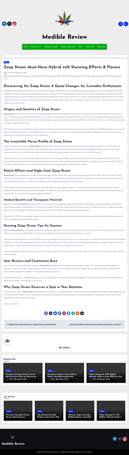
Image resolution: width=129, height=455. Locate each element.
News (80, 47)
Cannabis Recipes (51, 47)
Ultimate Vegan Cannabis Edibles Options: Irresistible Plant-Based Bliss (80, 417)
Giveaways (101, 47)
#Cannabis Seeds (25, 76)
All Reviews (35, 47)
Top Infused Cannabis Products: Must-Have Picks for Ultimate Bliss (48, 417)
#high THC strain (62, 76)
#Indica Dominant (75, 76)
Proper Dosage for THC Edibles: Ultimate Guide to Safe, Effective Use (110, 417)
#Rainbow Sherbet (97, 76)
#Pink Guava (86, 76)
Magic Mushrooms (68, 47)
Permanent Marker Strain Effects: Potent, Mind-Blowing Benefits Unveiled (62, 377)
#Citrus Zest (36, 76)
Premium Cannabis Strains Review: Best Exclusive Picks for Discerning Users (21, 377)
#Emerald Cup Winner (48, 76)
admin (12, 72)
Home (26, 47)
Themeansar (87, 452)
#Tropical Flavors (110, 76)
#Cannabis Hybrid (12, 76)
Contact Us (90, 47)
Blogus (77, 452)
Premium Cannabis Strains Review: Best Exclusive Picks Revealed (17, 417)
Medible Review (64, 37)
